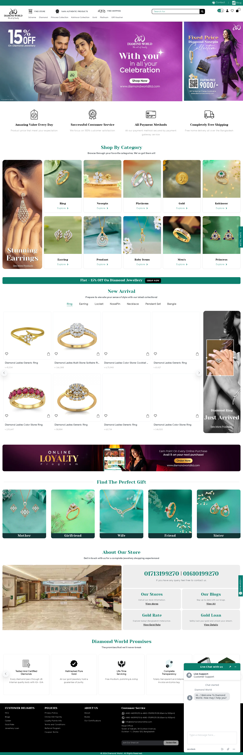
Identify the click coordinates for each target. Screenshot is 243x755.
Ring (70, 304)
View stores (151, 604)
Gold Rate (9, 724)
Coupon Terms (51, 732)
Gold (94, 17)
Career (8, 721)
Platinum (104, 17)
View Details (211, 625)
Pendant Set (153, 304)
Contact (220, 2)
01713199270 (162, 573)
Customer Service (133, 708)
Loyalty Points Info (53, 721)
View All (211, 604)
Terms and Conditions (55, 724)
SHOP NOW (153, 280)
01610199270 (201, 573)
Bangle (171, 304)
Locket (99, 304)
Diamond (43, 17)
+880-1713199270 (149, 713)
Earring (83, 304)
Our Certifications (92, 721)
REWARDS (240, 585)
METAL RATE (241, 238)
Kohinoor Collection (80, 17)
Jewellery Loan (12, 728)
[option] (34, 121)
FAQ (7, 713)
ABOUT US (91, 708)
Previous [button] (4, 372)
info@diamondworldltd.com (138, 722)
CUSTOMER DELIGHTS (20, 708)
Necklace (133, 304)
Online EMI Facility (53, 717)
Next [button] (199, 372)
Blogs (7, 717)
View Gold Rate (152, 625)
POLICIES (51, 708)
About (87, 713)
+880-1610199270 (133, 713)
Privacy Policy (51, 713)
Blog (239, 3)
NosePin (115, 304)
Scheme (32, 17)
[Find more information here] (212, 708)
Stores (87, 717)
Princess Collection (59, 17)
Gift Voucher (117, 17)
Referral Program (53, 728)
